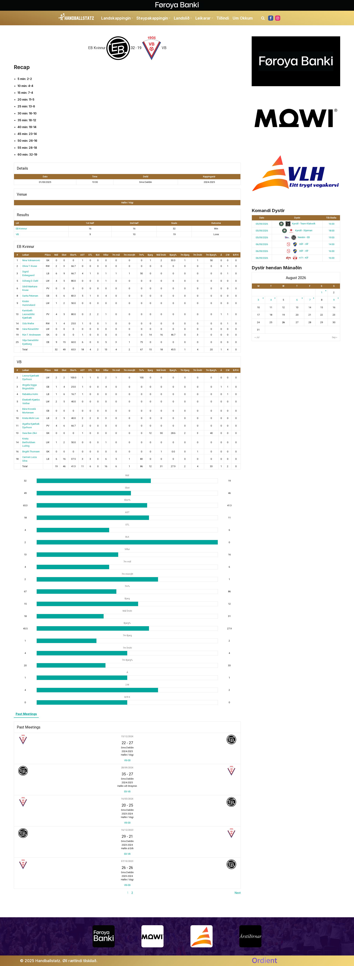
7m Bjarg (184, 255)
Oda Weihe (28, 323)
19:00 (331, 237)
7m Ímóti (197, 255)
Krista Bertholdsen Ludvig (28, 442)
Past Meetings (26, 714)
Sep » (334, 337)
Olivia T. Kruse (29, 266)
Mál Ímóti (161, 255)
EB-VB (127, 791)
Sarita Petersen (30, 295)
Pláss (48, 255)
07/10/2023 (127, 861)
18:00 (331, 230)
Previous (19, 893)
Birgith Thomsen (31, 451)
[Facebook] (270, 18)
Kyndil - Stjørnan (303, 230)
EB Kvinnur (21, 228)
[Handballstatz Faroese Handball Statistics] (76, 17)
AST (82, 255)
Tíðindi (222, 18)
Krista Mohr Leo (30, 418)
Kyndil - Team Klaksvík (303, 223)
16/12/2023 (127, 830)
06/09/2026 (262, 244)
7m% (141, 255)
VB (17, 234)
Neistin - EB (303, 237)
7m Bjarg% (211, 255)
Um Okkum (242, 18)
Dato (261, 217)
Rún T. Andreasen (31, 334)
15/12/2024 (127, 736)
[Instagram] (277, 18)
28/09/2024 (127, 767)
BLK (98, 255)
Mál (56, 255)
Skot (64, 255)
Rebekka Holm (30, 394)
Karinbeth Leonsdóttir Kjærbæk (28, 314)
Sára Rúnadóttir (30, 329)
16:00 (331, 223)
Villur (105, 255)
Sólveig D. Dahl (30, 280)
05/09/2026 (262, 223)
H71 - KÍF (303, 257)
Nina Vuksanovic (31, 260)
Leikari (25, 255)
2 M (227, 255)
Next (238, 893)
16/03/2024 (127, 798)
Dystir (297, 217)
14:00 (331, 244)
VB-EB (127, 760)
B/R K (236, 255)
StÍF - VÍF (303, 244)
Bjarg (150, 255)
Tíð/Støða (331, 217)
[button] (132, 18)
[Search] (263, 18)
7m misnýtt (129, 255)
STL (90, 255)
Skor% (73, 255)
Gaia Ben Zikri (29, 433)
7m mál (116, 255)
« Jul (257, 337)
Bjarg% (173, 255)
